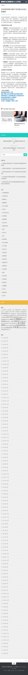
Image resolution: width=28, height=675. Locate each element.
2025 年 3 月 (5, 387)
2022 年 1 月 (5, 510)
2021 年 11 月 (5, 517)
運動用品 (4, 292)
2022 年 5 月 (5, 497)
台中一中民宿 (17, 313)
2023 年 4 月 (5, 460)
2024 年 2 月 (5, 427)
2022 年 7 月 (5, 490)
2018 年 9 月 (5, 643)
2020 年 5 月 (5, 577)
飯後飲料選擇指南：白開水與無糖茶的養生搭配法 (14, 168)
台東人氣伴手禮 (20, 315)
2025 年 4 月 (5, 384)
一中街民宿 (22, 311)
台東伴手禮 (9, 317)
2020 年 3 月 (5, 583)
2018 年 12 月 (5, 633)
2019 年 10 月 (5, 600)
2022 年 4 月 (5, 500)
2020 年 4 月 (5, 580)
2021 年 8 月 (5, 527)
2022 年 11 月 (5, 477)
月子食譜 (4, 246)
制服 (6, 313)
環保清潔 (4, 259)
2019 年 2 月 (5, 626)
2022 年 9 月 (5, 484)
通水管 (4, 289)
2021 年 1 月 (5, 550)
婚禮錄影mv (8, 321)
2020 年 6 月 (5, 573)
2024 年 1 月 (5, 430)
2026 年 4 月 (5, 351)
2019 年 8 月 (5, 607)
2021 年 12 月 (5, 514)
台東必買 (20, 317)
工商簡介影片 (23, 321)
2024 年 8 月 (5, 411)
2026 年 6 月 (5, 344)
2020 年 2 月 (5, 587)
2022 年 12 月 (5, 474)
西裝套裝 (4, 279)
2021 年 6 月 (5, 533)
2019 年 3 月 (5, 623)
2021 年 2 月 (5, 547)
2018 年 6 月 (5, 653)
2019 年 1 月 (5, 630)
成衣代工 (4, 232)
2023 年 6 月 (5, 454)
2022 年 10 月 (5, 480)
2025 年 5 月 (5, 381)
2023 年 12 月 (5, 434)
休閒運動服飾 (5, 192)
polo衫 (10, 311)
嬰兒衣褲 (4, 222)
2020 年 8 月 (5, 567)
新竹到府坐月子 (13, 323)
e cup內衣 (8, 310)
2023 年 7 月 (5, 450)
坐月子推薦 (5, 206)
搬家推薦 (4, 239)
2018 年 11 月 (5, 636)
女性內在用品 (5, 212)
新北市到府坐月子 (5, 323)
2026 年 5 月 (5, 347)
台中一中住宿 (11, 313)
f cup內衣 (13, 309)
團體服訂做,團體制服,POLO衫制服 (11, 2)
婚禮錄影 (3, 321)
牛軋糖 (16, 327)
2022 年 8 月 (5, 487)
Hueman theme (21, 670)
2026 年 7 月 (5, 341)
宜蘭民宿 (16, 321)
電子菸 (4, 295)
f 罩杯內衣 (17, 310)
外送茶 (4, 209)
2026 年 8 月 (5, 337)
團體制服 (4, 202)
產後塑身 (4, 265)
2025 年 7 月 (5, 374)
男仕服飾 (4, 269)
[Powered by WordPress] (9, 670)
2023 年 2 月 (5, 467)
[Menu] (26, 2)
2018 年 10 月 (5, 640)
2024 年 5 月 (5, 421)
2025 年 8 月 (5, 371)
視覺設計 (3, 5)
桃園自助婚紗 (9, 327)
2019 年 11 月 (5, 597)
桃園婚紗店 (7, 325)
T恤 (13, 311)
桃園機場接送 (20, 325)
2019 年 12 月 (5, 593)
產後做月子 (5, 262)
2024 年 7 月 (5, 414)
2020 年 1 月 (5, 590)
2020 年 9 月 (5, 563)
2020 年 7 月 (5, 570)
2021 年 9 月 (5, 524)
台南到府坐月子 (12, 315)
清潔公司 (4, 249)
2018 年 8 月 (5, 646)
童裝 (3, 272)
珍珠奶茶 (21, 327)
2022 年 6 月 (5, 494)
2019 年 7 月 (5, 610)
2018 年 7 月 (5, 650)
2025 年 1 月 (5, 394)
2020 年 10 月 (5, 560)
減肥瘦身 (4, 256)
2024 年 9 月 (5, 407)
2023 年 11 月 (5, 437)
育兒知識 (4, 275)
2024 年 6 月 (5, 417)
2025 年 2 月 (5, 391)
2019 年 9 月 (5, 603)
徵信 (3, 229)
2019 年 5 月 (5, 617)
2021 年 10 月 (5, 520)
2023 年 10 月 (5, 440)
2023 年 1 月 (5, 470)
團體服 (11, 319)
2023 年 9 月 (5, 444)
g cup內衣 (22, 310)
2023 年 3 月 (5, 464)
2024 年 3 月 (5, 424)
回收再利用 (5, 196)
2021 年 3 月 (5, 543)
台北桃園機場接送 (5, 315)
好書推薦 (4, 216)
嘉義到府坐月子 (6, 319)
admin (3, 14)
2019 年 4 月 (5, 620)
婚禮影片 (24, 319)
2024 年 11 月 (5, 401)
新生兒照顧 (5, 242)
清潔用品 (4, 252)
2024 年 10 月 (5, 404)
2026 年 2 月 (5, 354)
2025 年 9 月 (5, 367)
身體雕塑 (4, 285)
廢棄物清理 (5, 226)
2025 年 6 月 (5, 377)
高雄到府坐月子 (6, 329)
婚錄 (12, 321)
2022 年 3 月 (5, 504)
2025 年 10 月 (5, 364)
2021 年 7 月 (5, 530)
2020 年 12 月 (5, 553)
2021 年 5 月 (5, 537)
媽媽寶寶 (4, 219)
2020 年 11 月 (5, 557)
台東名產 (15, 317)
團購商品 (4, 199)
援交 (3, 236)
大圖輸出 (18, 319)
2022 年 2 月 (5, 507)
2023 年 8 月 (5, 447)
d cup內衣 (3, 310)
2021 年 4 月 (5, 540)
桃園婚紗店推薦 (12, 325)
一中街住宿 (16, 311)
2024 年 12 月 (5, 397)
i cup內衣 (6, 311)
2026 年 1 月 (5, 357)
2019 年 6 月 (5, 613)
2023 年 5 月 (5, 457)
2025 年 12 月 (5, 361)
